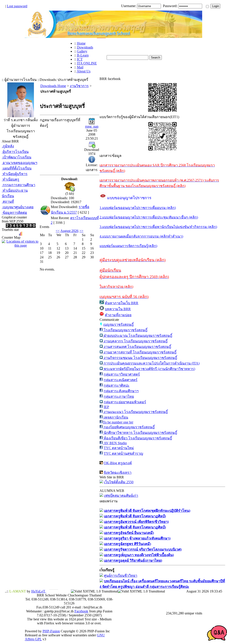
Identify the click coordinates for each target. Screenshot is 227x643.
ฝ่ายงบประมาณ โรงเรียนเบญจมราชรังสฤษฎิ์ (137, 335)
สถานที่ (8, 201)
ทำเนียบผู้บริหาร (14, 174)
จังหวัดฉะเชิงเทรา (117, 472)
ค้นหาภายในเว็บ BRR (121, 303)
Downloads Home (53, 86)
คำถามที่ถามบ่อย (118, 315)
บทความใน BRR (118, 309)
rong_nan (91, 126)
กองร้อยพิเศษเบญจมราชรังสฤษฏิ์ (129, 427)
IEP (106, 407)
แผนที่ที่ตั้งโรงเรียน (16, 168)
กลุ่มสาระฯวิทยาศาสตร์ (122, 374)
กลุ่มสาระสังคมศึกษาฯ (121, 391)
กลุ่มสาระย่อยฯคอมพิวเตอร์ (125, 402)
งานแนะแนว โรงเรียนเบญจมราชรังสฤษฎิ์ (135, 412)
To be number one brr (118, 422)
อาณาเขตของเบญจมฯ (19, 163)
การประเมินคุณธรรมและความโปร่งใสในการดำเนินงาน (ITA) (151, 363)
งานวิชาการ (79, 86)
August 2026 (69, 231)
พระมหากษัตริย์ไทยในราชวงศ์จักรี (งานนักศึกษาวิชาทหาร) (149, 369)
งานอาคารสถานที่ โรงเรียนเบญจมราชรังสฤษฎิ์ (139, 352)
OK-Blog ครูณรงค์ (118, 463)
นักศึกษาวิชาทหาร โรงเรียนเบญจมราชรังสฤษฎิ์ (140, 433)
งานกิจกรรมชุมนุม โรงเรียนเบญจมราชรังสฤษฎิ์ (140, 358)
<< (58, 231)
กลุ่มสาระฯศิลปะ (116, 385)
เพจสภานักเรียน (115, 417)
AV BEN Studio (115, 443)
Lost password (17, 6)
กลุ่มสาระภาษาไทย (119, 396)
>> (81, 231)
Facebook (81, 611)
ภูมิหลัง (8, 146)
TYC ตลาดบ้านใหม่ (119, 448)
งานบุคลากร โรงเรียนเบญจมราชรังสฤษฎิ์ (135, 341)
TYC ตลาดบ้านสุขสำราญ (123, 453)
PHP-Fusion (51, 631)
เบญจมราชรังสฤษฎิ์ (118, 324)
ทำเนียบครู (10, 179)
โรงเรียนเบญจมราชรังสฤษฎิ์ (125, 330)
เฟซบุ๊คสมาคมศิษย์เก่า (121, 495)
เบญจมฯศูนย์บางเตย (17, 207)
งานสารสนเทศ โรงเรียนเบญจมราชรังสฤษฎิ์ (137, 347)
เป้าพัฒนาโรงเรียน (16, 157)
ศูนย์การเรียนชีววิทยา (120, 575)
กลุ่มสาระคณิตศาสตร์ (120, 380)
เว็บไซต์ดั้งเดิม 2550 (118, 482)
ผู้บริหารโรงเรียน (15, 152)
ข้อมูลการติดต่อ (14, 212)
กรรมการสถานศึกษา (18, 185)
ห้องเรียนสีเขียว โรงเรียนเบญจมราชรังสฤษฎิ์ (137, 438)
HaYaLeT (38, 591)
